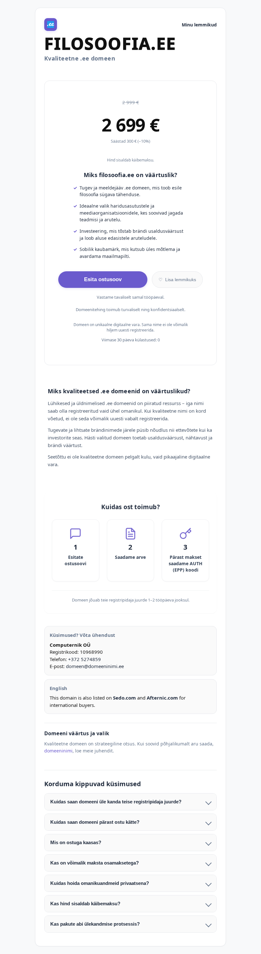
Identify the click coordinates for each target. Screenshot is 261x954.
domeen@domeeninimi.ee (95, 666)
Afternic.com (162, 697)
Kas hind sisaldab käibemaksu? (85, 903)
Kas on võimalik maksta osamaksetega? (94, 862)
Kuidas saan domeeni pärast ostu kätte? (94, 822)
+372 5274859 (84, 659)
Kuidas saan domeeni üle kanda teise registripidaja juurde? (115, 801)
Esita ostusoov (103, 279)
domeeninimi (58, 751)
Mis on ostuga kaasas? (75, 842)
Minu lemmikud (199, 25)
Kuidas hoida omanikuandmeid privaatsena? (99, 883)
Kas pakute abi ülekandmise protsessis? (95, 924)
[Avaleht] (50, 24)
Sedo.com (124, 697)
